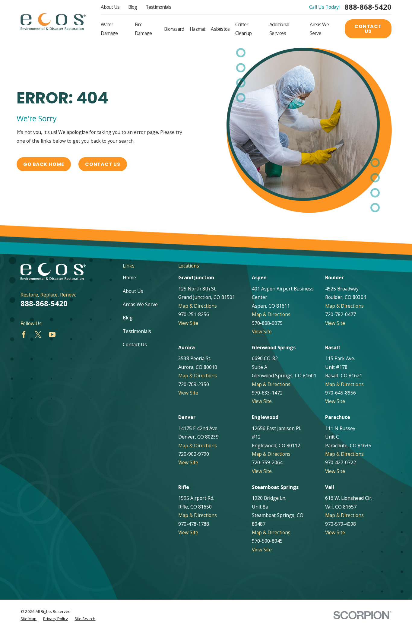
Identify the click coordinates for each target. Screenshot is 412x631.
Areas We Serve (140, 304)
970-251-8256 (193, 314)
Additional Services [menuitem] (279, 28)
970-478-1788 (193, 524)
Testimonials (158, 7)
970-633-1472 (267, 392)
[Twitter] (38, 334)
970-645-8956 (340, 392)
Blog (132, 7)
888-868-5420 (367, 7)
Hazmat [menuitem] (197, 29)
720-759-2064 (267, 462)
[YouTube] (52, 334)
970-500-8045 (267, 540)
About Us (110, 7)
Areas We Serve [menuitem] (319, 28)
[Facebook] (24, 334)
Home (129, 277)
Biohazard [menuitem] (174, 29)
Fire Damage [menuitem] (143, 28)
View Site (188, 323)
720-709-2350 (193, 384)
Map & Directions (197, 306)
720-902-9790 (193, 454)
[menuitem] (28, 619)
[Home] (53, 21)
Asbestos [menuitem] (220, 29)
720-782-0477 (340, 314)
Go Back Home (43, 164)
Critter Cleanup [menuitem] (243, 28)
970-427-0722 (340, 462)
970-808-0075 (267, 323)
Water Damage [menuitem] (109, 28)
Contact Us (368, 29)
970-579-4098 (340, 524)
